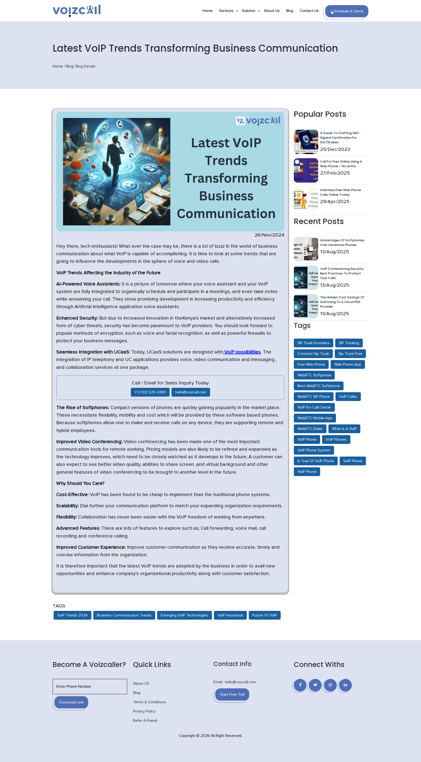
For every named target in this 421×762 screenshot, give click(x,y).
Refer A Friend (145, 721)
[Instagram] (330, 685)
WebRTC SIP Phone (313, 397)
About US (141, 683)
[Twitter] (315, 685)
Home (207, 11)
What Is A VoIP (344, 429)
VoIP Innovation (230, 615)
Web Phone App (347, 364)
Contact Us (309, 11)
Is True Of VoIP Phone (315, 461)
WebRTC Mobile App (314, 418)
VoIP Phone (306, 439)
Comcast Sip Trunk (313, 354)
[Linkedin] (345, 685)
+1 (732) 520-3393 (150, 392)
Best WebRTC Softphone (318, 386)
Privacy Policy (144, 711)
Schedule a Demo (349, 11)
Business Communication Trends (124, 615)
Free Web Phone (311, 364)
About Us (272, 11)
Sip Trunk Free (350, 354)
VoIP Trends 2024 (72, 615)
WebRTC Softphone (314, 375)
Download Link (71, 702)
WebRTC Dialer (310, 429)
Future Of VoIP (264, 615)
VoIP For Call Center (314, 407)
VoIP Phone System (313, 450)
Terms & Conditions (149, 702)
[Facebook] (300, 685)
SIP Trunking (349, 343)
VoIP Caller (348, 397)
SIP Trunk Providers (313, 343)
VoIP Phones (336, 439)
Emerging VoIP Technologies (184, 615)
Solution (248, 11)
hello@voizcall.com (190, 392)
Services (226, 11)
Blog (289, 11)
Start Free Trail (232, 694)
